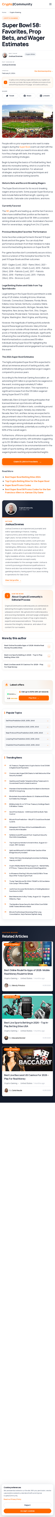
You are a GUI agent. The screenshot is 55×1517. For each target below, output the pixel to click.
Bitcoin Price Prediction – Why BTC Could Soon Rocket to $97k (29, 820)
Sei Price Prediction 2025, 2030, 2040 (20, 721)
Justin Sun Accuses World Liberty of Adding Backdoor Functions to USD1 (29, 890)
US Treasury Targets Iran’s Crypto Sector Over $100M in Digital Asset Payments (29, 766)
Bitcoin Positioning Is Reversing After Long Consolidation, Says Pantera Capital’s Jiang (25, 913)
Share (29, 96)
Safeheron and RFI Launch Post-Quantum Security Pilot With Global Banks (28, 836)
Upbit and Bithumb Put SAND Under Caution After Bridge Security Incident (27, 851)
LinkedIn (46, 96)
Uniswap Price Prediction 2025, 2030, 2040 (22, 727)
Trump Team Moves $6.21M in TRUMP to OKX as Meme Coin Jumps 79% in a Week (29, 882)
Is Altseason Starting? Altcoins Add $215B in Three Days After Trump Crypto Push (28, 874)
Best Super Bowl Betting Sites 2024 (23, 477)
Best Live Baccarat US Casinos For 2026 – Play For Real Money (23, 665)
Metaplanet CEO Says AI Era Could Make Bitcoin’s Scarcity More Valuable (27, 828)
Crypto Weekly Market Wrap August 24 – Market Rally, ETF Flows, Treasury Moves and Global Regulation (29, 867)
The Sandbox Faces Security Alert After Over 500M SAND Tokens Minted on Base (28, 905)
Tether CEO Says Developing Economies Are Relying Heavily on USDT (28, 859)
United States (26, 978)
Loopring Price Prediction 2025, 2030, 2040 (22, 739)
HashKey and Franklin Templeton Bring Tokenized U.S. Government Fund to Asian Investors (29, 782)
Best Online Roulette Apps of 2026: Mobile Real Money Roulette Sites (24, 646)
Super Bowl (24, 146)
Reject (27, 1505)
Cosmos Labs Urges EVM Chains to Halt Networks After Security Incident (29, 774)
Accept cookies (27, 1511)
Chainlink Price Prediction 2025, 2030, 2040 (23, 745)
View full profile (13, 580)
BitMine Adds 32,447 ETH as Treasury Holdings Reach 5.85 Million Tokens (29, 805)
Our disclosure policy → (43, 71)
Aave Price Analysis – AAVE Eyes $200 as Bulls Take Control (28, 813)
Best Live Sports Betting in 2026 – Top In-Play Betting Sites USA (23, 656)
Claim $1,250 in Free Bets (26, 461)
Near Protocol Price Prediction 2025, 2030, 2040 (24, 733)
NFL (7, 211)
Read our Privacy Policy (12, 1499)
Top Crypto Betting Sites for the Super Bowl (27, 481)
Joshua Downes (9, 65)
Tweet (11, 96)
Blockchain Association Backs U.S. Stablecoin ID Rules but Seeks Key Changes (29, 797)
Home (4, 12)
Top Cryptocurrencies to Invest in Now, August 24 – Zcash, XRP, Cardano (28, 844)
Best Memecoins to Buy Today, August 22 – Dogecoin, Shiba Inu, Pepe (29, 897)
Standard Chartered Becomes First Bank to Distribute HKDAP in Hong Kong (29, 790)
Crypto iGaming (15, 12)
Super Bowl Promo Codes (18, 485)
